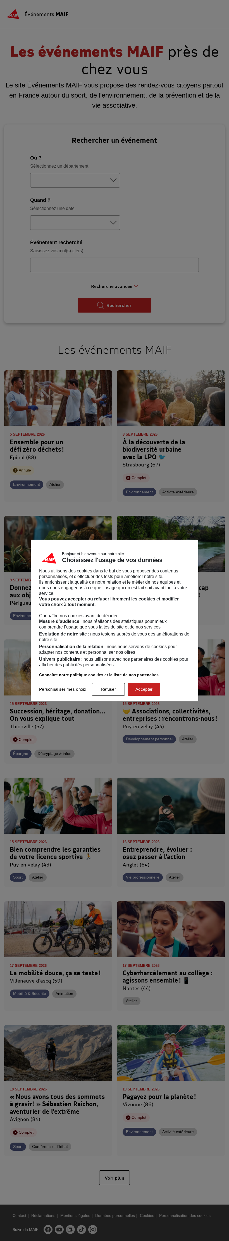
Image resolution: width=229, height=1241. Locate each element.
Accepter (143, 689)
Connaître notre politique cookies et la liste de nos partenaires (99, 675)
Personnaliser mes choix (62, 689)
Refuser (108, 689)
